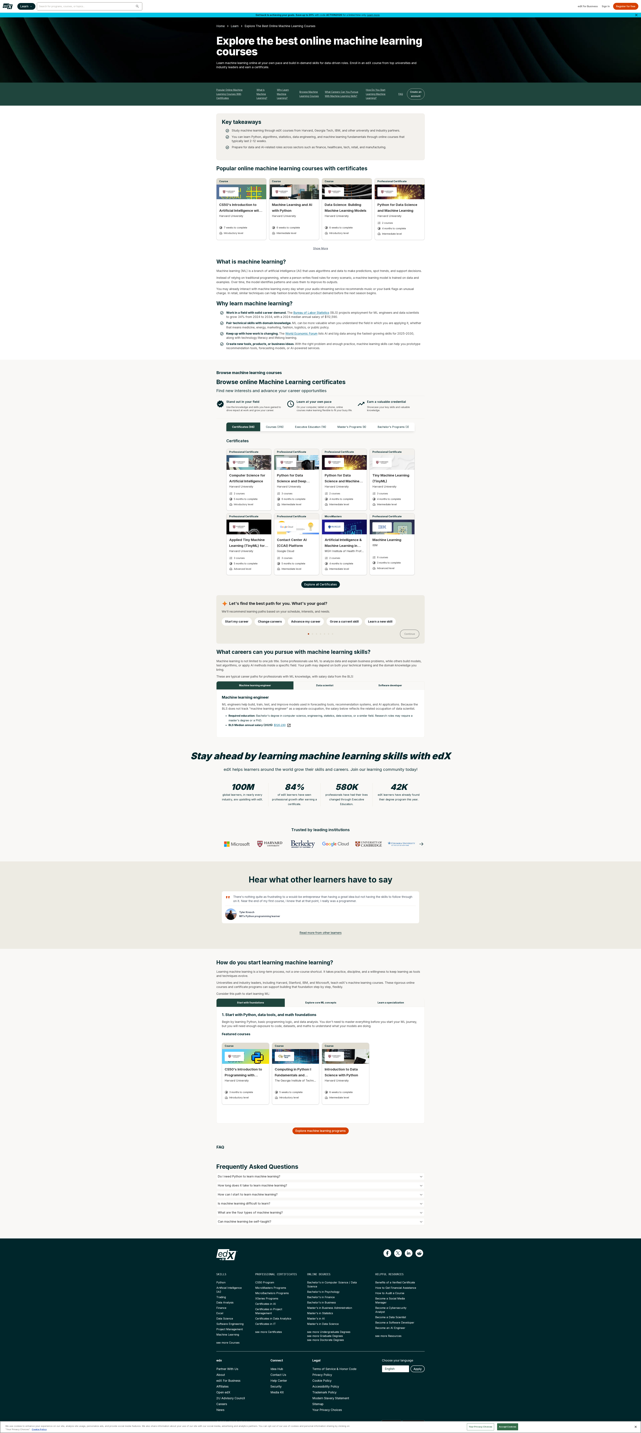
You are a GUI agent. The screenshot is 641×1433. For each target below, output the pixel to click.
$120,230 (280, 725)
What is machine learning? (262, 93)
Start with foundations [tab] (250, 1002)
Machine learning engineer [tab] (255, 685)
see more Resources (388, 1336)
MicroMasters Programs (270, 1287)
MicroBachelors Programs (272, 1293)
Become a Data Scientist (390, 1317)
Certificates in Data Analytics (273, 1318)
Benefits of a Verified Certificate (395, 1282)
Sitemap (318, 1404)
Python (221, 1282)
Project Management (229, 1329)
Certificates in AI (265, 1303)
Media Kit (277, 1392)
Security (276, 1386)
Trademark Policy (324, 1392)
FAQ (400, 93)
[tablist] (320, 427)
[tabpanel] (320, 510)
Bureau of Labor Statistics (311, 312)
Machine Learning (227, 1334)
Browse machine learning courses (309, 93)
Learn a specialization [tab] (391, 1002)
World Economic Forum (301, 333)
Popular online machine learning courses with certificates (229, 93)
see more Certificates (268, 1332)
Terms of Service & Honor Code (334, 1369)
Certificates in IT (265, 1324)
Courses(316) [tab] (275, 427)
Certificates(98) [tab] (243, 427)
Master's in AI (316, 1318)
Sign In (606, 6)
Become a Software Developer (394, 1322)
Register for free (625, 6)
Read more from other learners (320, 932)
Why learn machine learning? (283, 93)
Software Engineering (230, 1324)
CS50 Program (264, 1282)
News (220, 1410)
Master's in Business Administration (329, 1307)
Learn (24, 6)
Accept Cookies (507, 1426)
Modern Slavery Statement (330, 1398)
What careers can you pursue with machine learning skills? (341, 93)
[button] (137, 6)
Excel (219, 1313)
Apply (417, 1369)
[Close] (635, 1426)
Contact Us (278, 1375)
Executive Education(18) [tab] (310, 427)
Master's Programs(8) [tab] (351, 427)
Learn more (373, 15)
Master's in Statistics (320, 1313)
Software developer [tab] (390, 685)
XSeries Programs (266, 1298)
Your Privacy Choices (327, 1410)
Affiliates (222, 1386)
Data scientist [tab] (324, 685)
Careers (221, 1404)
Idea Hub (276, 1369)
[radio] (237, 622)
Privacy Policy (322, 1375)
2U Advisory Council (230, 1398)
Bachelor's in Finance (321, 1297)
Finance (221, 1307)
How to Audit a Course (389, 1293)
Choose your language (397, 1360)
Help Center (278, 1380)
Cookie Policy (322, 1380)
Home (220, 26)
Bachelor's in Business (321, 1302)
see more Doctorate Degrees (325, 1340)
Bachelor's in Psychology (323, 1291)
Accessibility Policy (325, 1386)
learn (235, 26)
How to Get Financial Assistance (395, 1287)
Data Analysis (225, 1302)
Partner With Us (227, 1369)
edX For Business (588, 6)
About (220, 1375)
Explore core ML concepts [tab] (320, 1002)
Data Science (224, 1318)
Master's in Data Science (323, 1324)
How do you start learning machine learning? (375, 93)
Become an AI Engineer (390, 1328)
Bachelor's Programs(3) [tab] (393, 427)
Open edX (223, 1392)
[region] (320, 1427)
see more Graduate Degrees (325, 1336)
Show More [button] (320, 248)
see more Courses (228, 1342)
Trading (221, 1297)
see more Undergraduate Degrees (328, 1332)
